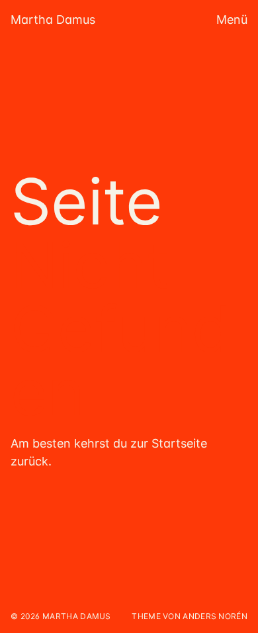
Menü (231, 19)
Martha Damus (53, 19)
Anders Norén (215, 616)
